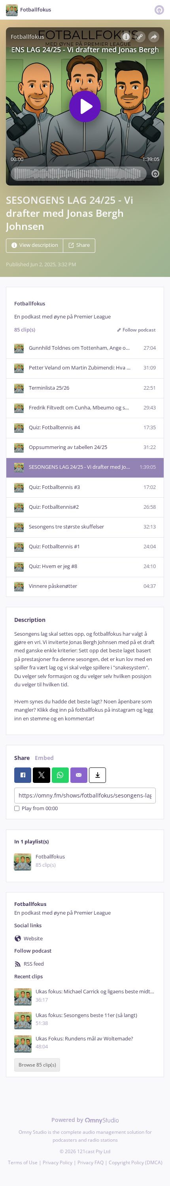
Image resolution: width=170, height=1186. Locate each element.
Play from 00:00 (40, 808)
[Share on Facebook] (22, 774)
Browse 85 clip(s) (37, 1064)
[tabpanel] (85, 676)
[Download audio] (97, 774)
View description (38, 245)
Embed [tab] (44, 758)
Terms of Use (23, 1162)
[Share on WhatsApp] (60, 774)
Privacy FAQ (90, 1162)
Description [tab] (29, 619)
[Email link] (78, 774)
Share (83, 245)
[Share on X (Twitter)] (41, 774)
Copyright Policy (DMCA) (135, 1162)
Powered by (68, 1119)
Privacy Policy (57, 1162)
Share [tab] (22, 758)
